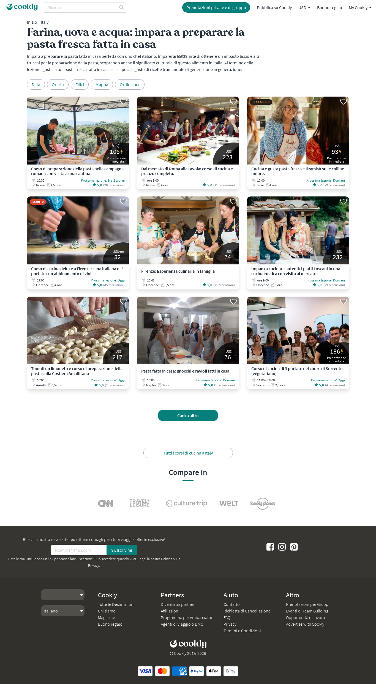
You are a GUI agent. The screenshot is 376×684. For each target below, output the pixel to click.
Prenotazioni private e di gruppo (216, 7)
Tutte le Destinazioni (116, 604)
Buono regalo (329, 7)
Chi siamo (107, 611)
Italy (44, 22)
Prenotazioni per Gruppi (307, 604)
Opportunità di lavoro (305, 617)
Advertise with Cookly (305, 624)
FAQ (227, 617)
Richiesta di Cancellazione (247, 611)
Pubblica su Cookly (274, 7)
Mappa (102, 84)
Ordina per (130, 84)
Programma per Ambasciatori (187, 617)
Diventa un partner (178, 604)
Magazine (106, 617)
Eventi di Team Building (307, 611)
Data (36, 84)
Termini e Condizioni (242, 630)
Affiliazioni (170, 611)
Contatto (232, 604)
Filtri (79, 84)
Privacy (230, 624)
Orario (58, 84)
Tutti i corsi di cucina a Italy (188, 453)
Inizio (32, 22)
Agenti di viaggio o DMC (182, 624)
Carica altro (188, 415)
